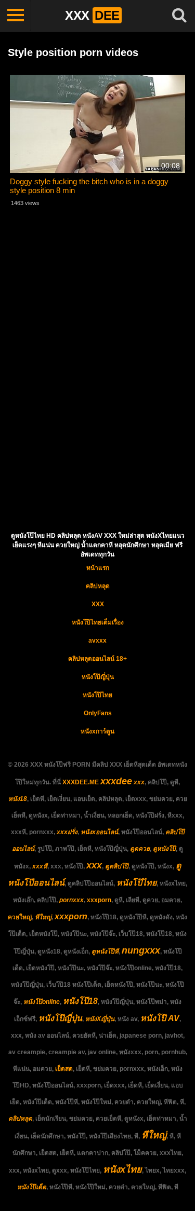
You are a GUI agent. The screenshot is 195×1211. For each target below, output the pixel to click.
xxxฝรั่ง (67, 832)
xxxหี (39, 866)
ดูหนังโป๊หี (105, 951)
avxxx (97, 640)
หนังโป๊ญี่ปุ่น (98, 677)
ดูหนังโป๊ (164, 848)
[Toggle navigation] (15, 15)
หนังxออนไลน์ (99, 832)
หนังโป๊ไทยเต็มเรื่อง (98, 622)
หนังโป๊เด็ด (31, 1187)
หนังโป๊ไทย (97, 695)
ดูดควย (140, 848)
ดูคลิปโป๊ (116, 866)
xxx (139, 782)
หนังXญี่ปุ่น (99, 1019)
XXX (98, 604)
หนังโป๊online (41, 1001)
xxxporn (99, 900)
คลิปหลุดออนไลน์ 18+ (97, 658)
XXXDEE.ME (80, 782)
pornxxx (71, 900)
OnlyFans (98, 713)
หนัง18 (17, 798)
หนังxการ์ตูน (97, 731)
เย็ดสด (64, 1068)
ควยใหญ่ (20, 917)
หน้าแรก (97, 568)
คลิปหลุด (98, 586)
